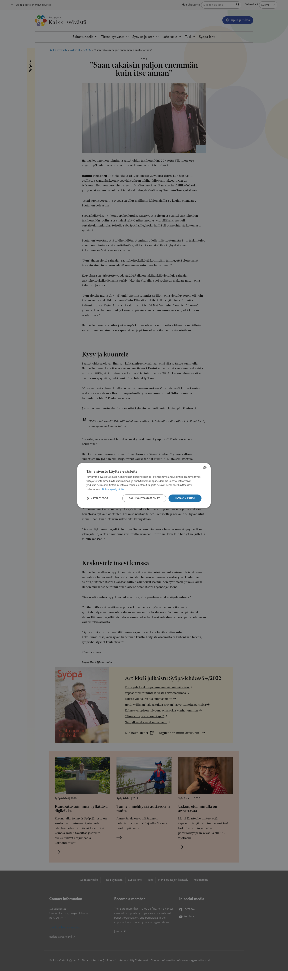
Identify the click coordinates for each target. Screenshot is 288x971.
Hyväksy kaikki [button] (185, 498)
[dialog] (144, 485)
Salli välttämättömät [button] (144, 498)
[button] (97, 498)
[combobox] (204, 467)
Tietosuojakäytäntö (113, 489)
